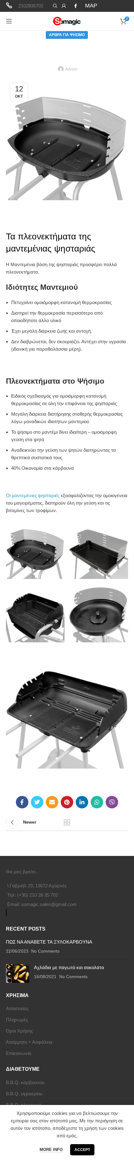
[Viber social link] (112, 802)
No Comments (45, 951)
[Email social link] (52, 802)
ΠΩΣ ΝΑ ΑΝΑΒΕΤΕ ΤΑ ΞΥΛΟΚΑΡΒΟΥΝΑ (49, 942)
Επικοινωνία (18, 1053)
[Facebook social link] (75, 6)
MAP (91, 5)
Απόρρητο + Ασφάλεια (29, 1042)
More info (51, 1149)
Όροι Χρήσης (19, 1030)
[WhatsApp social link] (97, 802)
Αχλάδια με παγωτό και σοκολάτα (69, 967)
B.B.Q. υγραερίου (24, 1093)
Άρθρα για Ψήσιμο (67, 35)
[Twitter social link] (37, 802)
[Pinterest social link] (67, 802)
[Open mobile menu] (9, 21)
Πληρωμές (17, 1019)
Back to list (67, 822)
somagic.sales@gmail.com (49, 904)
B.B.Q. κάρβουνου (25, 1082)
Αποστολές (17, 1008)
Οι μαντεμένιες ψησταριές (33, 495)
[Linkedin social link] (82, 802)
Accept (82, 1150)
